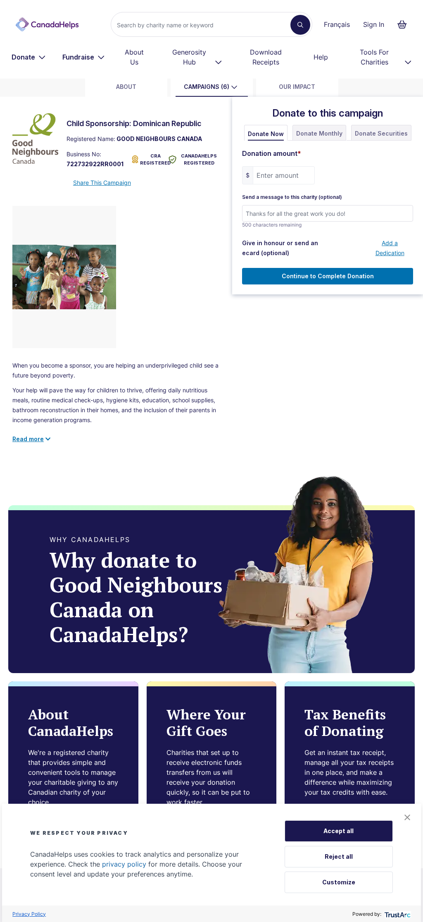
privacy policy (124, 864)
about (126, 86)
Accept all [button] (338, 830)
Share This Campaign (102, 182)
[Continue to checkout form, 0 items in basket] (404, 24)
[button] (407, 817)
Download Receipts (266, 57)
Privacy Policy (29, 914)
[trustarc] (396, 914)
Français (337, 24)
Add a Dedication (389, 247)
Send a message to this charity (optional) (292, 197)
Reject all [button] (339, 856)
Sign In (373, 24)
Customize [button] (338, 882)
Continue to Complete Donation (328, 275)
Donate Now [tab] (266, 133)
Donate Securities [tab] (381, 133)
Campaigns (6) (206, 86)
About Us (134, 57)
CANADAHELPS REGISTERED (199, 159)
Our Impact (297, 86)
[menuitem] (29, 57)
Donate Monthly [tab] (319, 133)
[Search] (300, 25)
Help (321, 57)
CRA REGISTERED (152, 159)
